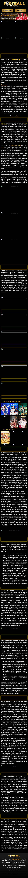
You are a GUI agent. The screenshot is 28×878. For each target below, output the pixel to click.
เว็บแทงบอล (4, 85)
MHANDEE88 (14, 875)
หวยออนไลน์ (4, 873)
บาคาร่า (10, 873)
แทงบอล (13, 59)
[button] (1, 409)
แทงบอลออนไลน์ (16, 859)
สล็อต (13, 873)
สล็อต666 (23, 873)
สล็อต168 (18, 873)
